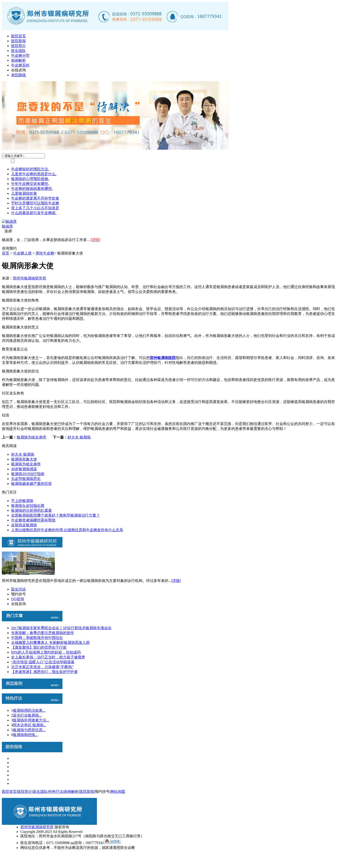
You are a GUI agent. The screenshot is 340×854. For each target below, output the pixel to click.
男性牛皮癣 (45, 253)
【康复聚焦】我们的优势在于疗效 (39, 647)
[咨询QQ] (112, 843)
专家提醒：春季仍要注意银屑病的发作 (42, 633)
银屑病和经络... (25, 735)
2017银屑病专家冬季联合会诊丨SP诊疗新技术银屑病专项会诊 (61, 628)
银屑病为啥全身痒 (31, 437)
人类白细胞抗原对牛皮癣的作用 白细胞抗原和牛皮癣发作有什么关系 (67, 530)
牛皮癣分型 (20, 55)
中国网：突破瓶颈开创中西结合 (37, 638)
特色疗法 (55, 792)
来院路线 (18, 75)
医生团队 (18, 51)
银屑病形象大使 (24, 459)
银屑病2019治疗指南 (27, 474)
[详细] (176, 581)
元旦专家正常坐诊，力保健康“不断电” (42, 667)
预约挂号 (18, 594)
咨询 (5, 248)
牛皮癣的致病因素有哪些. (32, 188)
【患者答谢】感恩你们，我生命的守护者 (44, 672)
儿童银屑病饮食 (24, 193)
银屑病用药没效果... (29, 710)
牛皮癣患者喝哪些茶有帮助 (33, 520)
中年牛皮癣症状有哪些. (30, 184)
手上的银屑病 (22, 501)
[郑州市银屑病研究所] (115, 29)
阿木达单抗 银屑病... (29, 725)
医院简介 (18, 46)
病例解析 (18, 60)
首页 (5, 253)
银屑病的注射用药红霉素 (31, 510)
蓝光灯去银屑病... (27, 715)
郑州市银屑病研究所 (29, 278)
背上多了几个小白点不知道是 (35, 208)
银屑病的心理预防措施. (30, 179)
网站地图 (117, 792)
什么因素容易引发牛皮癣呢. (33, 213)
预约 (13, 248)
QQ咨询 (17, 599)
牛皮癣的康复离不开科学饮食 (35, 198)
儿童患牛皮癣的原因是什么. (33, 174)
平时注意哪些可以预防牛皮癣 (35, 203)
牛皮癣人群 (22, 253)
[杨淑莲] (9, 221)
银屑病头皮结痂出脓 (27, 506)
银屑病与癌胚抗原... (29, 730)
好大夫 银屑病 (79, 437)
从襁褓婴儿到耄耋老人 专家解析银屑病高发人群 (50, 642)
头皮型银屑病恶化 (26, 479)
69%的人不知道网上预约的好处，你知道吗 (46, 652)
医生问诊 (18, 589)
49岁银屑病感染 (24, 469)
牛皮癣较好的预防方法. (30, 169)
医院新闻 (18, 41)
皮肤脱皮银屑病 (24, 525)
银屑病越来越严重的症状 (31, 484)
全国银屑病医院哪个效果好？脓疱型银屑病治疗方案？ (55, 515)
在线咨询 (18, 70)
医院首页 (18, 36)
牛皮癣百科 (20, 65)
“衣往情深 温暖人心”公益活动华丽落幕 (42, 662)
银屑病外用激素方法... (31, 720)
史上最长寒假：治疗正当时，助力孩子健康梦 (48, 657)
